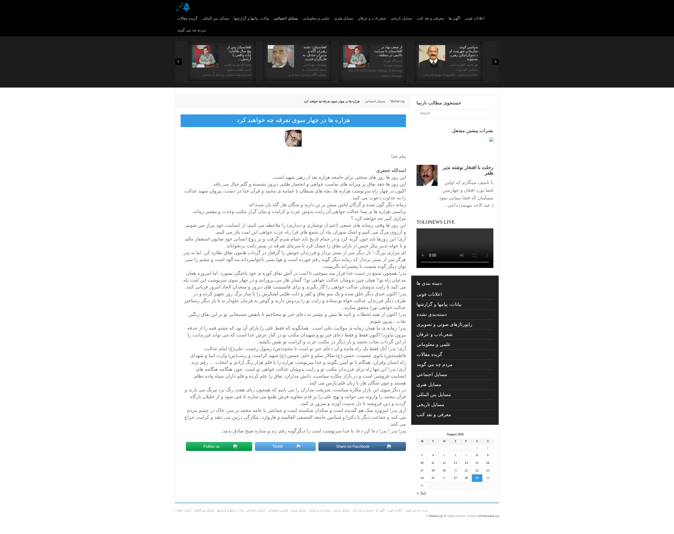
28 (466, 477)
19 (444, 470)
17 (422, 470)
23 (487, 470)
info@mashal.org (488, 515)
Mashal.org (397, 101)
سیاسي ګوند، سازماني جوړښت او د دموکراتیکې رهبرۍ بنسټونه (463, 53)
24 (422, 477)
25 (433, 477)
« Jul (421, 493)
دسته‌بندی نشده (432, 314)
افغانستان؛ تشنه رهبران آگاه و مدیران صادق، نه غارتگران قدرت (315, 53)
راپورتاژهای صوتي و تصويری (444, 324)
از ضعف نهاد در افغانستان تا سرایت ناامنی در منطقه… (388, 51)
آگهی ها (454, 18)
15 (477, 462)
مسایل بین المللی (215, 18)
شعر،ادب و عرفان (372, 18)
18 (433, 470)
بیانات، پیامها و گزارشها (251, 18)
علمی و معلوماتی (316, 18)
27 (455, 477)
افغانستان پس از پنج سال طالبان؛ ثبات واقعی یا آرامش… (239, 53)
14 (466, 462)
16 (487, 462)
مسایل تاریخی (401, 18)
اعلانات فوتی (474, 18)
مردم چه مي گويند (191, 30)
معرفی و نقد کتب (430, 18)
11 (433, 462)
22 (477, 470)
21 (466, 470)
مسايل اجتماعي (286, 18)
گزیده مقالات (187, 18)
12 (444, 462)
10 (422, 462)
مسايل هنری (343, 18)
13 (455, 462)
